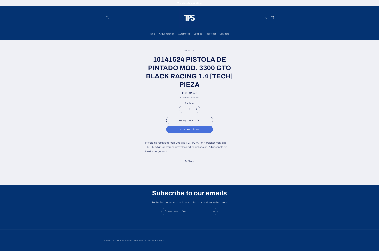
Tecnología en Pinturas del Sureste (127, 240)
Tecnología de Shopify (154, 240)
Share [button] (191, 161)
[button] (107, 17)
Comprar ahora (189, 129)
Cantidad (189, 103)
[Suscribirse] (214, 211)
